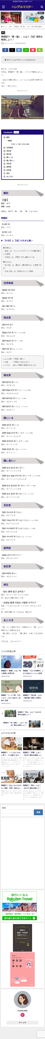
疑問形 (7, 167)
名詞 (3, 32)
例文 (7, 173)
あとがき (8, 176)
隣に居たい (9, 160)
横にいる (8, 157)
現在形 (7, 151)
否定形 (7, 163)
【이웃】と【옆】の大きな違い (20, 144)
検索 (4, 808)
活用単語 (8, 147)
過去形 (7, 154)
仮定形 (7, 170)
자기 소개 (22, 1022)
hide (16, 132)
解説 (7, 137)
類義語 (10, 140)
